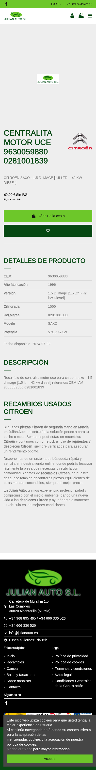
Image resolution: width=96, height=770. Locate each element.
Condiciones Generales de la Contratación (73, 683)
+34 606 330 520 (52, 618)
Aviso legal (63, 675)
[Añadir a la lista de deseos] (48, 231)
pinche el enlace (19, 749)
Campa (12, 669)
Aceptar (50, 759)
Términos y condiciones (73, 669)
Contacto (14, 687)
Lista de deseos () (81, 3)
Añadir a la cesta (51, 216)
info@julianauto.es (23, 633)
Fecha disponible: (17, 344)
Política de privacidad (71, 656)
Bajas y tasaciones (21, 675)
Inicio (11, 656)
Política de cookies (69, 662)
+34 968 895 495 (22, 618)
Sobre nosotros (19, 681)
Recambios (15, 662)
